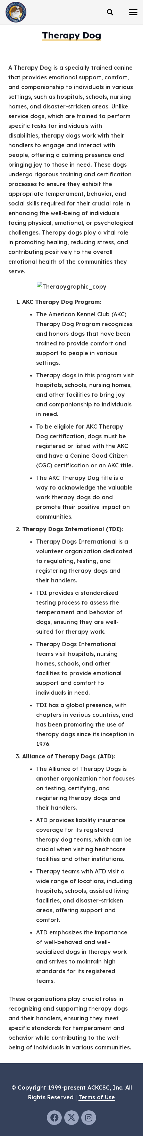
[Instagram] (88, 1117)
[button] (110, 12)
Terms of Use (96, 1097)
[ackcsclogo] (16, 12)
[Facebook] (54, 1117)
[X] (71, 1117)
